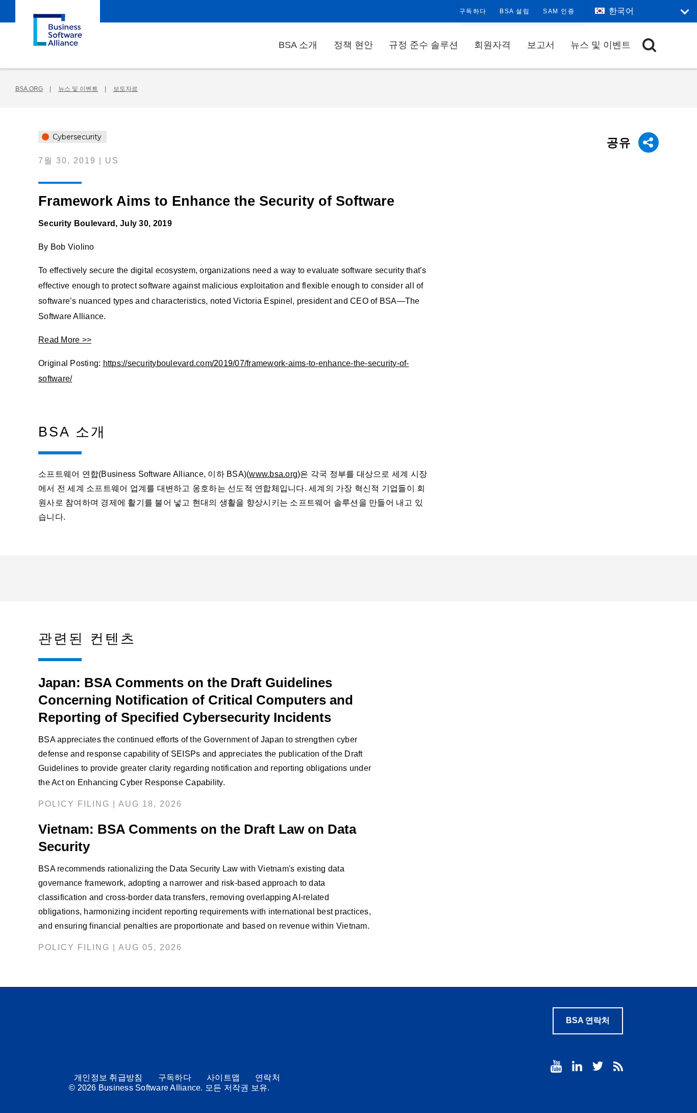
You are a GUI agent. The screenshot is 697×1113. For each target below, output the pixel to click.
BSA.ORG (29, 88)
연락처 (267, 1077)
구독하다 (473, 11)
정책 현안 (353, 45)
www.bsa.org (273, 474)
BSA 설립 (515, 11)
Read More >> (64, 339)
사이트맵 (223, 1077)
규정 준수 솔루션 (423, 45)
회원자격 (492, 45)
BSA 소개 (298, 45)
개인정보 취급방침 (108, 1077)
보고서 (541, 45)
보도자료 (125, 88)
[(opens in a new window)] (556, 1066)
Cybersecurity (76, 136)
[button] (649, 45)
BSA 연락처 (588, 1020)
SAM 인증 (559, 11)
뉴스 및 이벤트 (600, 45)
